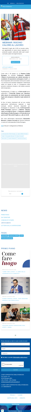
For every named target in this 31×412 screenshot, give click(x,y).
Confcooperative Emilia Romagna (9, 133)
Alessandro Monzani (10, 136)
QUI (2, 125)
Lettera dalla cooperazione (11, 225)
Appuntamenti (7, 67)
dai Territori (5, 217)
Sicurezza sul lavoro (22, 138)
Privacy (12, 395)
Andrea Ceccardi (19, 136)
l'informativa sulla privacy (20, 357)
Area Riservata (20, 3)
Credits (22, 398)
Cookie (20, 395)
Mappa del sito (12, 398)
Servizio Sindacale (12, 138)
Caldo (3, 136)
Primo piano (5, 214)
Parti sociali (4, 138)
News (4, 210)
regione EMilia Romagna (22, 133)
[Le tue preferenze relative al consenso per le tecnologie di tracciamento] (2, 410)
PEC (8, 3)
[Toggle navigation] (28, 6)
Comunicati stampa (7, 220)
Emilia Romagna (7, 6)
